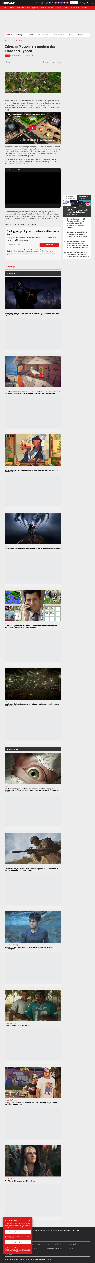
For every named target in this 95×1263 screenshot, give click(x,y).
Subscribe (74, 3)
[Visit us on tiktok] (67, 3)
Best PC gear (20, 35)
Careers (71, 1248)
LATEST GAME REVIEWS (83, 197)
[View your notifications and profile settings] (88, 3)
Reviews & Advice (47, 8)
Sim (13, 41)
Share (9, 62)
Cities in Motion (20, 41)
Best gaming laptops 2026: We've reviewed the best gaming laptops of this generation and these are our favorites (77, 223)
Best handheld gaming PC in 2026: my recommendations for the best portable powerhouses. (78, 254)
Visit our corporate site (71, 1230)
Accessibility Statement (55, 1248)
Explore (84, 8)
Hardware (20, 8)
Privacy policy (73, 1244)
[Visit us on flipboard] (64, 3)
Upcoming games (58, 35)
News (7, 56)
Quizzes (80, 35)
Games (11, 8)
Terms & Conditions (16, 1250)
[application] (33, 188)
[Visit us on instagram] (55, 3)
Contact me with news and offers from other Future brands (18, 1236)
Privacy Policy (24, 1249)
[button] (91, 3)
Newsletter (75, 8)
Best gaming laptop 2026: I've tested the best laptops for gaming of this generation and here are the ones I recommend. (78, 244)
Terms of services (29, 250)
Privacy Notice (10, 251)
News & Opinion (32, 8)
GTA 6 (31, 35)
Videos (66, 8)
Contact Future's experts (33, 1244)
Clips (70, 35)
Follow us (47, 62)
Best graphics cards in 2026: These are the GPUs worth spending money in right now (77, 234)
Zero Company (43, 35)
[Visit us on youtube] (58, 3)
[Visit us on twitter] (52, 3)
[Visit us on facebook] (50, 3)
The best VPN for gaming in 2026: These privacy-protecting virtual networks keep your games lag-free (78, 211)
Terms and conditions (54, 1244)
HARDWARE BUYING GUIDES (70, 197)
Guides (58, 8)
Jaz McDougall (16, 55)
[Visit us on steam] (47, 3)
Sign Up (17, 1242)
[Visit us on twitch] (61, 3)
